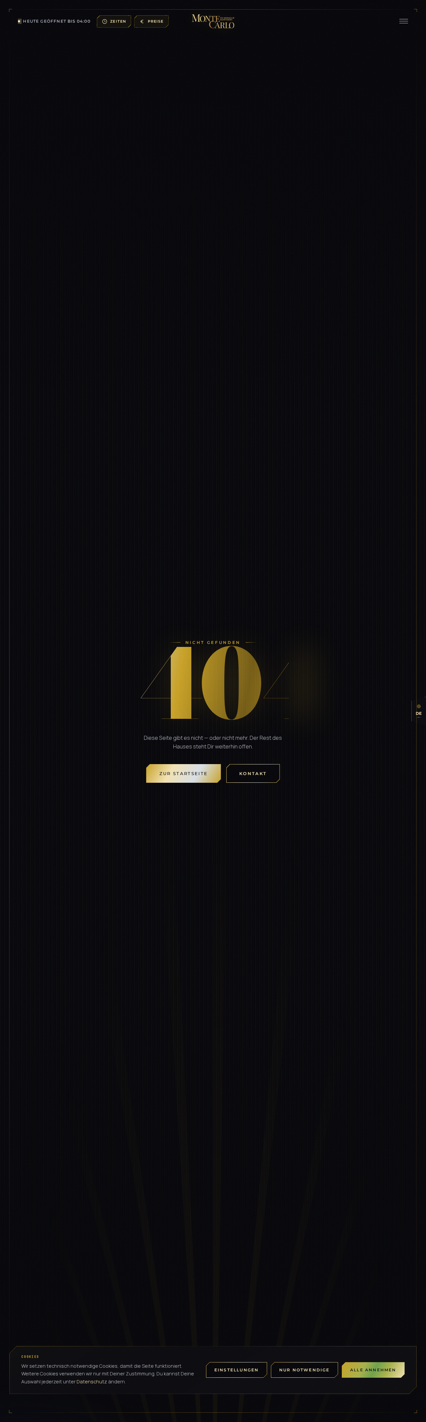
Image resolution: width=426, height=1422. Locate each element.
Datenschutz (92, 1381)
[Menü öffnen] (403, 21)
